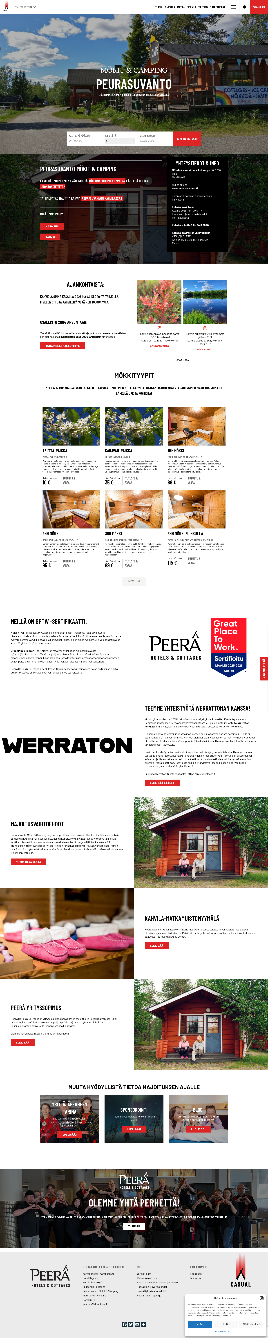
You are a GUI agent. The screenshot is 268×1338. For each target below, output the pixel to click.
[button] (261, 1298)
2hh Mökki (51, 533)
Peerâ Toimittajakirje (149, 1295)
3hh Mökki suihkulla (185, 533)
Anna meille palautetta (62, 345)
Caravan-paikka (118, 450)
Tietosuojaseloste (221, 1331)
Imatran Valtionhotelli (95, 1304)
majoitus (52, 226)
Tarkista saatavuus (187, 138)
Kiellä (225, 1324)
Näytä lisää (134, 581)
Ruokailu (191, 7)
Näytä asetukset (251, 1324)
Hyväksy (200, 1324)
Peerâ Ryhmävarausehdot (151, 1291)
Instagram (196, 1278)
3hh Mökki (113, 533)
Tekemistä (203, 7)
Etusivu (159, 7)
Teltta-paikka (54, 450)
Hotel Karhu (89, 1299)
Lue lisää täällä (162, 782)
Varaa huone (259, 7)
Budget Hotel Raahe (94, 1286)
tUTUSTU (134, 1226)
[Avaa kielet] (245, 7)
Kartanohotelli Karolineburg (98, 1273)
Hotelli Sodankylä (92, 1282)
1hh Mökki (176, 450)
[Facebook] (125, 1324)
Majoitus (170, 7)
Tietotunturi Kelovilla (94, 1295)
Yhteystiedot (217, 7)
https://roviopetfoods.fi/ (202, 773)
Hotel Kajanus (90, 1278)
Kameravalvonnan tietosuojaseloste (157, 1282)
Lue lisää (156, 945)
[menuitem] (159, 7)
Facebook (196, 1273)
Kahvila (181, 7)
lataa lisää (182, 360)
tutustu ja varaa (28, 861)
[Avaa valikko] (233, 7)
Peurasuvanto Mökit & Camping (100, 1291)
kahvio (50, 237)
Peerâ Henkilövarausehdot (152, 1286)
